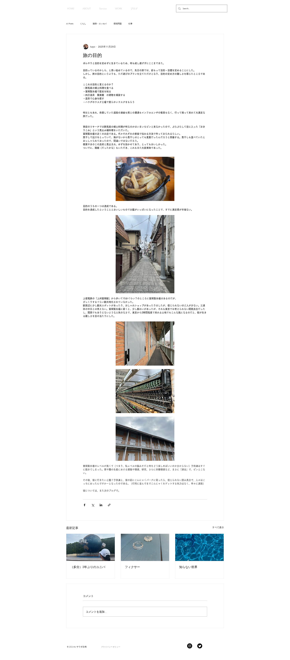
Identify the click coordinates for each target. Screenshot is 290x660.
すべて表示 (218, 527)
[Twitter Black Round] (199, 645)
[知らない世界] (199, 547)
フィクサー (132, 567)
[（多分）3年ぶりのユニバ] (90, 547)
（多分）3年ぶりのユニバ (87, 567)
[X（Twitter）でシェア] (92, 505)
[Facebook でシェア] (84, 505)
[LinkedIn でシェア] (101, 505)
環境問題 (118, 23)
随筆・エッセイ (100, 23)
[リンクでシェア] (109, 505)
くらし (83, 23)
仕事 (130, 23)
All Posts (69, 23)
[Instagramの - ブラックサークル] (189, 645)
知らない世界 (188, 567)
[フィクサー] (145, 547)
